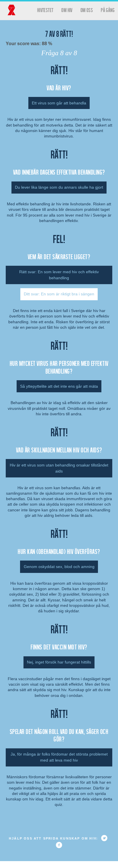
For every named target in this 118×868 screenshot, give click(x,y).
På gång (108, 10)
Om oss (86, 10)
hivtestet (45, 10)
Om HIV (66, 10)
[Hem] (11, 10)
